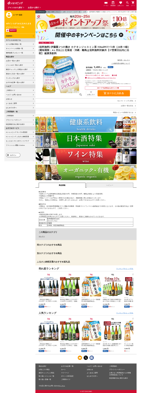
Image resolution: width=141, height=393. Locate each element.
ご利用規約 (10, 115)
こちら (62, 386)
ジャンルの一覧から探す (14, 65)
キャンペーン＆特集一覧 (14, 48)
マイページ (65, 373)
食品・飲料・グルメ (54, 12)
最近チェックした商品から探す (17, 69)
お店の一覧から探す (13, 61)
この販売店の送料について (120, 63)
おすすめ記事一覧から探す (15, 82)
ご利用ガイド (10, 90)
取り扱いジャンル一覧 (46, 376)
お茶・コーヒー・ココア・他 (71, 12)
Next (131, 283)
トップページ (40, 12)
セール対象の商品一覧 (13, 44)
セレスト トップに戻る (125, 101)
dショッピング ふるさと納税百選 (17, 136)
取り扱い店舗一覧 (45, 379)
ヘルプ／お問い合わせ (13, 95)
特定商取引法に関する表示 (15, 124)
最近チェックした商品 (46, 373)
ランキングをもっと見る (124, 269)
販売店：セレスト (124, 60)
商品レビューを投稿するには (123, 112)
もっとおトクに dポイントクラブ (17, 141)
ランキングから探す (13, 78)
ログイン (13, 155)
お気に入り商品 (44, 369)
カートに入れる (113, 93)
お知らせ (9, 99)
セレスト (42, 236)
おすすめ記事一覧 (67, 366)
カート (63, 369)
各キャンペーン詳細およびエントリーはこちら (102, 78)
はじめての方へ (11, 108)
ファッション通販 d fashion (15, 145)
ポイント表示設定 (67, 376)
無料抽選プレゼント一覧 (14, 53)
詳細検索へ (9, 36)
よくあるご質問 (11, 103)
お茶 (84, 12)
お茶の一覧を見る (127, 106)
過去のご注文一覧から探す (15, 74)
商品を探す (42, 366)
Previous (40, 283)
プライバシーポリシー (13, 120)
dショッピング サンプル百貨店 (16, 132)
